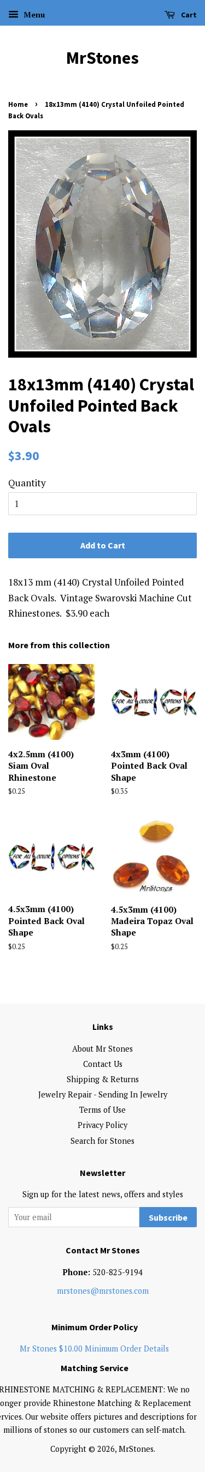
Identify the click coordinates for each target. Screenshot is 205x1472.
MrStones (102, 57)
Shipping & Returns (103, 1079)
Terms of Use (102, 1110)
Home (18, 104)
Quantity (27, 482)
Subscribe (168, 1217)
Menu (33, 14)
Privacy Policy (102, 1125)
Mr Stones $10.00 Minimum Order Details (94, 1348)
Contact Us (102, 1064)
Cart (188, 15)
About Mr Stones (102, 1048)
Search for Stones (102, 1141)
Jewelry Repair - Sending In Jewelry (102, 1094)
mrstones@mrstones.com (103, 1291)
